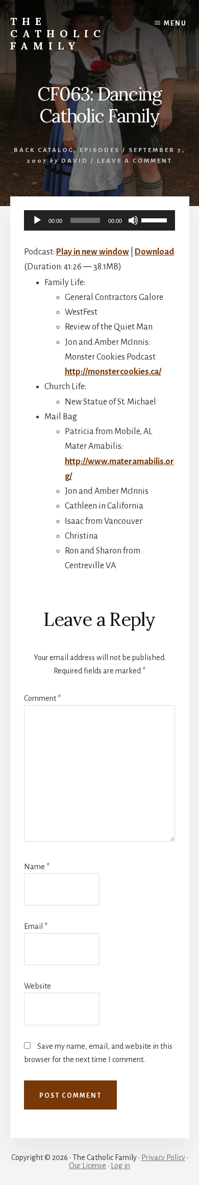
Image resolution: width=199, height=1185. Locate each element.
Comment (42, 698)
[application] (99, 220)
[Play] (37, 220)
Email (35, 926)
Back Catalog (44, 150)
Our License (87, 1166)
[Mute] (133, 220)
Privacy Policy (163, 1157)
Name (36, 867)
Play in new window (92, 252)
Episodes (100, 150)
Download (154, 252)
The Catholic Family (58, 33)
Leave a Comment (134, 161)
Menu (175, 23)
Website (37, 986)
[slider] (155, 219)
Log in (120, 1166)
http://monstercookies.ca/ (113, 371)
